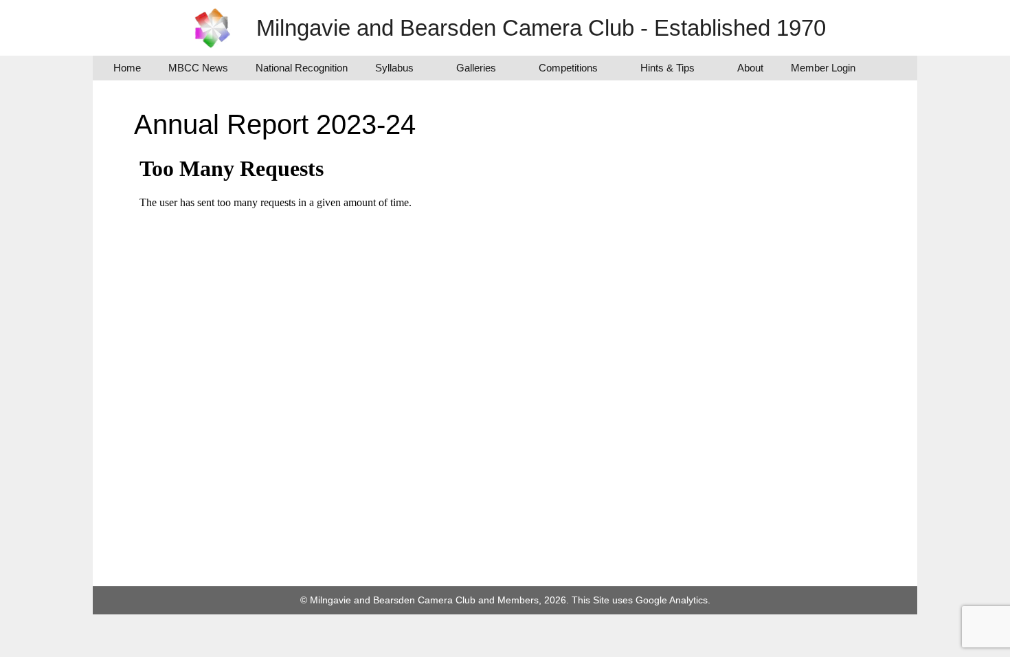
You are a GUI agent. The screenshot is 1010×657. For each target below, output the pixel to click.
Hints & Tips (667, 68)
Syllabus (394, 68)
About (750, 68)
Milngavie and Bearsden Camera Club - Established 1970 (541, 28)
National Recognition (302, 68)
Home (127, 68)
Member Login (823, 68)
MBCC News (198, 68)
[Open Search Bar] (889, 68)
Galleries (476, 68)
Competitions (568, 68)
